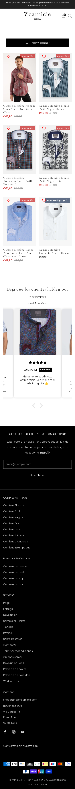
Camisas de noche (15, 566)
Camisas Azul (11, 511)
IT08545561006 (12, 706)
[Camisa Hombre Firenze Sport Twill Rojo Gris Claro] (19, 77)
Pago (6, 603)
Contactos (10, 645)
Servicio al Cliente (14, 621)
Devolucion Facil (13, 663)
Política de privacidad (16, 675)
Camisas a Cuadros (15, 541)
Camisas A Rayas (13, 535)
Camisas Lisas (12, 529)
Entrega (8, 609)
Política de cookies (14, 669)
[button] (34, 405)
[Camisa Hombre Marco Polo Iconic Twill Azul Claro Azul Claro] (19, 221)
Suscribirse (37, 475)
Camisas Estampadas (16, 547)
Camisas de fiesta (14, 584)
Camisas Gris (11, 523)
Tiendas (8, 627)
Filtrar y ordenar (40, 42)
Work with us (11, 681)
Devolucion (10, 615)
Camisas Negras (13, 517)
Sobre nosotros (12, 639)
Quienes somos (13, 657)
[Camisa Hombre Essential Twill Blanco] (55, 221)
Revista (7, 633)
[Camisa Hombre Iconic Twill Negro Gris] (55, 149)
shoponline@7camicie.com (20, 700)
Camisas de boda (14, 572)
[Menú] (5, 16)
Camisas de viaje (13, 578)
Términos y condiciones (18, 651)
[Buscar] (70, 16)
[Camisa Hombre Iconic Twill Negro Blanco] (55, 77)
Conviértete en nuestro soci (20, 746)
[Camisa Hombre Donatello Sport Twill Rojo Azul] (19, 149)
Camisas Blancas (14, 505)
